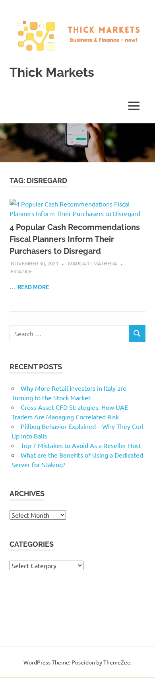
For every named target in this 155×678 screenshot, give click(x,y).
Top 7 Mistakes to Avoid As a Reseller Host (81, 445)
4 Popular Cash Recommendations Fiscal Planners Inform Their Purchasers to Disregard (75, 239)
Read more (33, 287)
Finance (21, 271)
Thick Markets (52, 72)
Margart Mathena (92, 263)
